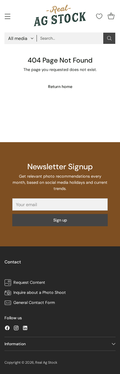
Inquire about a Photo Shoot (39, 292)
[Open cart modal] (111, 16)
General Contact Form (34, 302)
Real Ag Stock (46, 362)
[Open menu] (7, 16)
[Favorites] (99, 16)
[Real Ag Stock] (60, 16)
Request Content (29, 282)
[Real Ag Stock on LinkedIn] (25, 329)
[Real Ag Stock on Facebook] (7, 329)
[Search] (109, 38)
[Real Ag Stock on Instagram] (16, 329)
